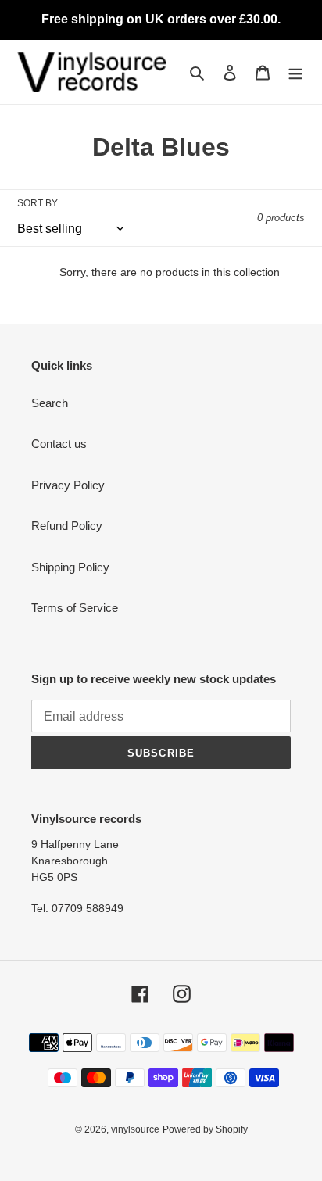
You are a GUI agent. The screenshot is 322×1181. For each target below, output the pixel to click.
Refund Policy (66, 525)
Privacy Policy (68, 485)
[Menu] (295, 72)
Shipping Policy (70, 567)
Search (49, 403)
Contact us (59, 443)
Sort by (37, 203)
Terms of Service (74, 607)
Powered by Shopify (205, 1129)
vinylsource (135, 1129)
